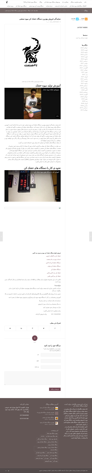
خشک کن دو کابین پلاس (54, 276)
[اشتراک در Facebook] (55, 328)
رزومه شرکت (10, 6)
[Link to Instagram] (8, 470)
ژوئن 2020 (84, 99)
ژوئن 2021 (84, 72)
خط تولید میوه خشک (53, 439)
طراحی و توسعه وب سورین (44, 470)
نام (38, 354)
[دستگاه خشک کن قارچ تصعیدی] (90, 236)
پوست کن (46, 458)
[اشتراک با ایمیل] (10, 328)
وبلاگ (40, 2)
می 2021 (85, 74)
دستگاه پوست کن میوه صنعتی (36, 6)
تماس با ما (83, 10)
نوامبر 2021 (84, 63)
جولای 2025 (84, 48)
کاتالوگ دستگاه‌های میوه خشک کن (78, 6)
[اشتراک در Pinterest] (32, 328)
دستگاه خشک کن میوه (52, 444)
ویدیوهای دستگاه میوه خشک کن (52, 2)
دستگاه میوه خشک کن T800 (30, 2)
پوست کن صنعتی (39, 458)
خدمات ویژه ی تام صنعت (54, 259)
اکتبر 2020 (84, 90)
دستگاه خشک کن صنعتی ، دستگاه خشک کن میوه (47, 441)
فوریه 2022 (84, 57)
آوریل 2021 (84, 77)
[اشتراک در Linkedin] (21, 328)
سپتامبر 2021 (84, 65)
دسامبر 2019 (84, 108)
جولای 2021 (84, 70)
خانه (85, 2)
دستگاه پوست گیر (53, 458)
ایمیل (38, 360)
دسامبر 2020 (84, 85)
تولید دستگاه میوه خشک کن (51, 436)
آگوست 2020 (84, 94)
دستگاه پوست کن (53, 455)
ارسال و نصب (75, 10)
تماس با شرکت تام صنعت (61, 6)
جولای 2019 (84, 110)
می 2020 (85, 101)
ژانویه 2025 (84, 52)
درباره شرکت (49, 6)
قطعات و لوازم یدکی (56, 10)
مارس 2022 (84, 54)
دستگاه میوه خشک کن (21, 6)
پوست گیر (55, 461)
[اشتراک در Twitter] (43, 328)
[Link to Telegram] (5, 470)
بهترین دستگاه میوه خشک (52, 433)
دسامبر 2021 (84, 61)
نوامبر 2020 (84, 88)
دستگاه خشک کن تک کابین (53, 263)
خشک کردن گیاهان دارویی (53, 256)
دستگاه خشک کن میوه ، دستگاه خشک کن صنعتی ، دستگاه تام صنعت (47, 448)
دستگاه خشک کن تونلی (54, 266)
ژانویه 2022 (84, 59)
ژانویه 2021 (84, 83)
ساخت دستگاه (66, 10)
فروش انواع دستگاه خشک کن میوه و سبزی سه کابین (47, 253)
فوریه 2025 (84, 50)
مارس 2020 (84, 105)
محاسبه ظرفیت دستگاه (76, 2)
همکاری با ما (65, 2)
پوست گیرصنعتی (48, 461)
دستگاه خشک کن (56, 269)
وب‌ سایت (37, 366)
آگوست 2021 (84, 68)
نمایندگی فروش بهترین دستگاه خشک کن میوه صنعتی (40, 19)
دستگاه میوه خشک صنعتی (52, 452)
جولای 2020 (84, 97)
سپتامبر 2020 (84, 92)
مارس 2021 (84, 79)
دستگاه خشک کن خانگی (42, 439)
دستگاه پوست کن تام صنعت (43, 455)
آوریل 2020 (84, 103)
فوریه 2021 (84, 81)
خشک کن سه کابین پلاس (54, 273)
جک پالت (42, 436)
